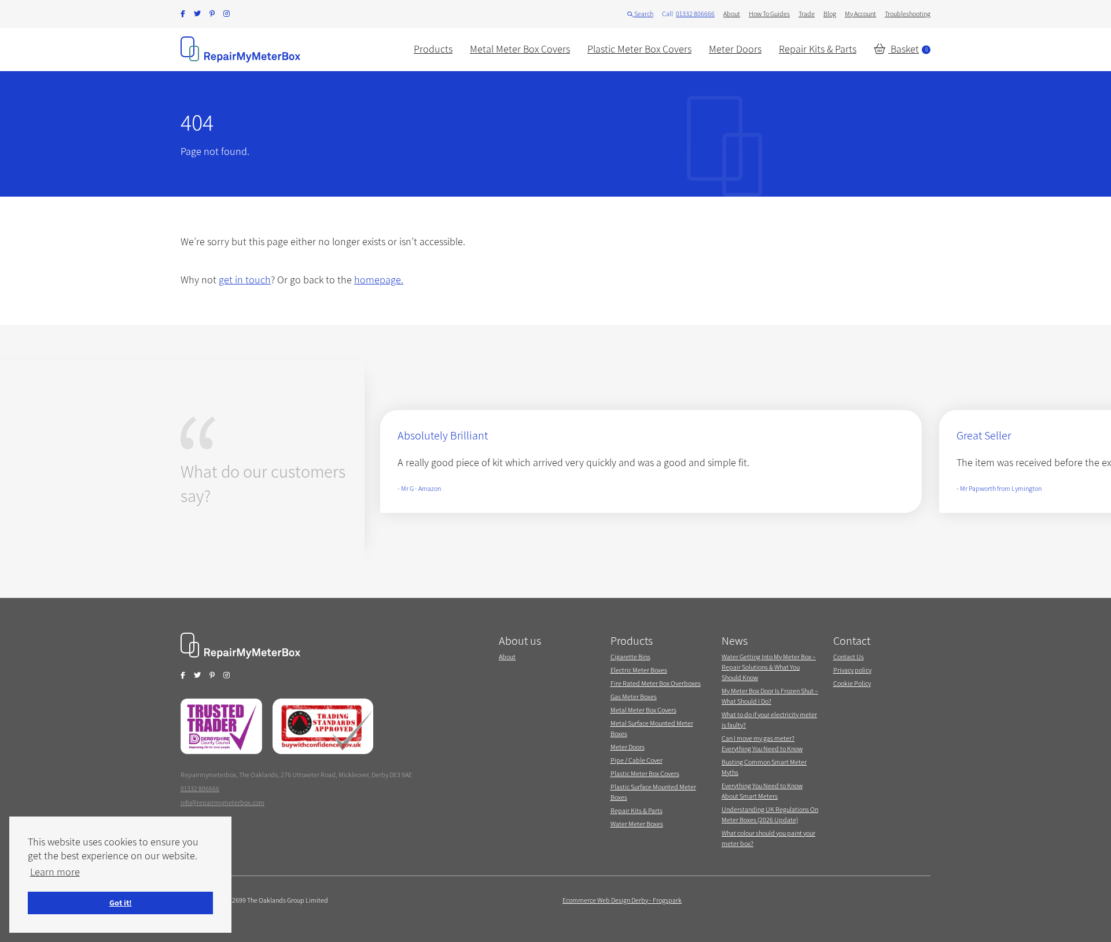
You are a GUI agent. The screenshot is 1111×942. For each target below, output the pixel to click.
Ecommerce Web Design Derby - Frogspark (622, 900)
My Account (860, 13)
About (731, 13)
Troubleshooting (907, 13)
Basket (908, 49)
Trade (807, 13)
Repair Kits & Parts (817, 49)
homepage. (378, 279)
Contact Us (848, 656)
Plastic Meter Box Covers (639, 49)
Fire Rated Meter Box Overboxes (655, 683)
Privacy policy (852, 670)
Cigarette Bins (630, 656)
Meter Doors (735, 49)
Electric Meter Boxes (638, 670)
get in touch (245, 279)
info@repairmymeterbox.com (222, 802)
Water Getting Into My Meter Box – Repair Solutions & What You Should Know (769, 667)
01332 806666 (695, 13)
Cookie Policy (852, 683)
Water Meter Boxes (636, 823)
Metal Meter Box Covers (520, 49)
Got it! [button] (120, 902)
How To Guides (769, 13)
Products (433, 49)
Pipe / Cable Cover (636, 760)
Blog (829, 13)
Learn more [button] (55, 871)
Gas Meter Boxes (633, 696)
